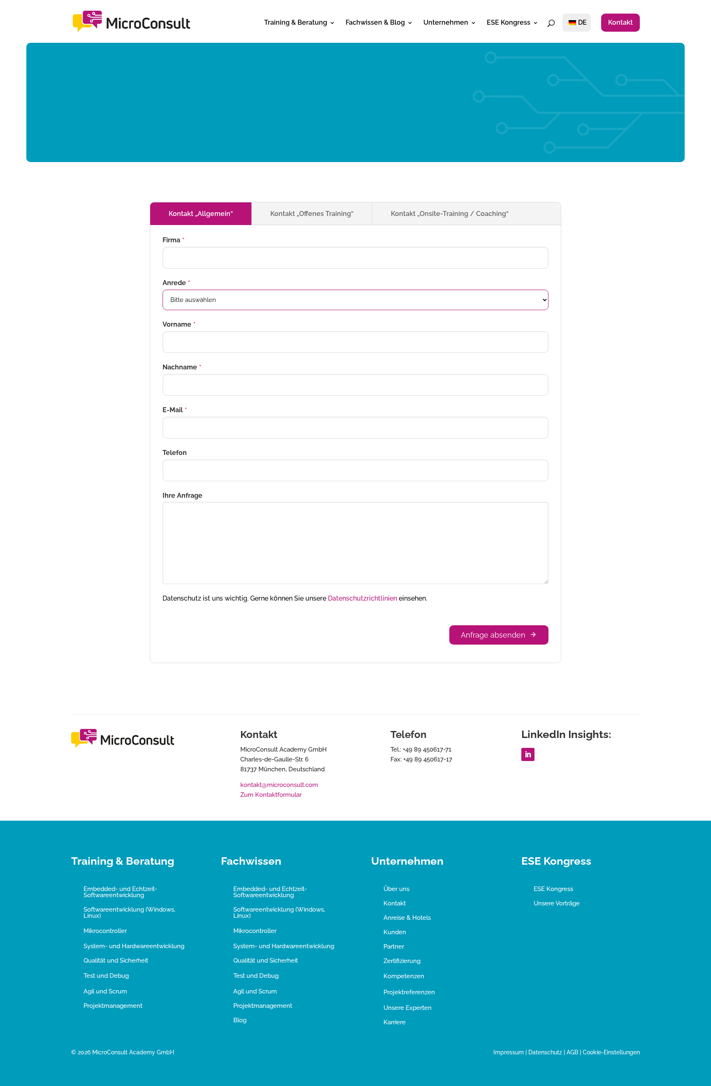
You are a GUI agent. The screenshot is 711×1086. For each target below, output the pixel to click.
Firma (173, 240)
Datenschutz (545, 1052)
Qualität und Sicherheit (116, 960)
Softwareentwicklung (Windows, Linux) (129, 912)
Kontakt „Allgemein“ (201, 214)
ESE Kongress (508, 23)
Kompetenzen (403, 976)
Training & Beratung (295, 23)
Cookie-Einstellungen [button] (611, 1052)
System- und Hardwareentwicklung (134, 946)
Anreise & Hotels (407, 917)
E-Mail (175, 410)
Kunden (394, 932)
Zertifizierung (402, 961)
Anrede (176, 283)
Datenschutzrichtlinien (362, 598)
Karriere (394, 1022)
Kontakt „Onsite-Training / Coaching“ (450, 214)
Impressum (508, 1052)
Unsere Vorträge (557, 903)
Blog (239, 1020)
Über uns (396, 889)
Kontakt (620, 22)
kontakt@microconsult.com (279, 785)
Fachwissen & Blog (375, 23)
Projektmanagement (113, 1005)
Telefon (175, 453)
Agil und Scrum (105, 991)
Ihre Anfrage (182, 495)
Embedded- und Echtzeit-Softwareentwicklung (120, 892)
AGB (572, 1052)
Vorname (179, 324)
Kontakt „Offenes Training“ (311, 214)
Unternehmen (445, 23)
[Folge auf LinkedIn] (527, 754)
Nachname (182, 367)
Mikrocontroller (105, 931)
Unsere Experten (407, 1008)
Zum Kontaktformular (271, 794)
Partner (393, 946)
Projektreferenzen (409, 992)
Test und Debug (106, 975)
